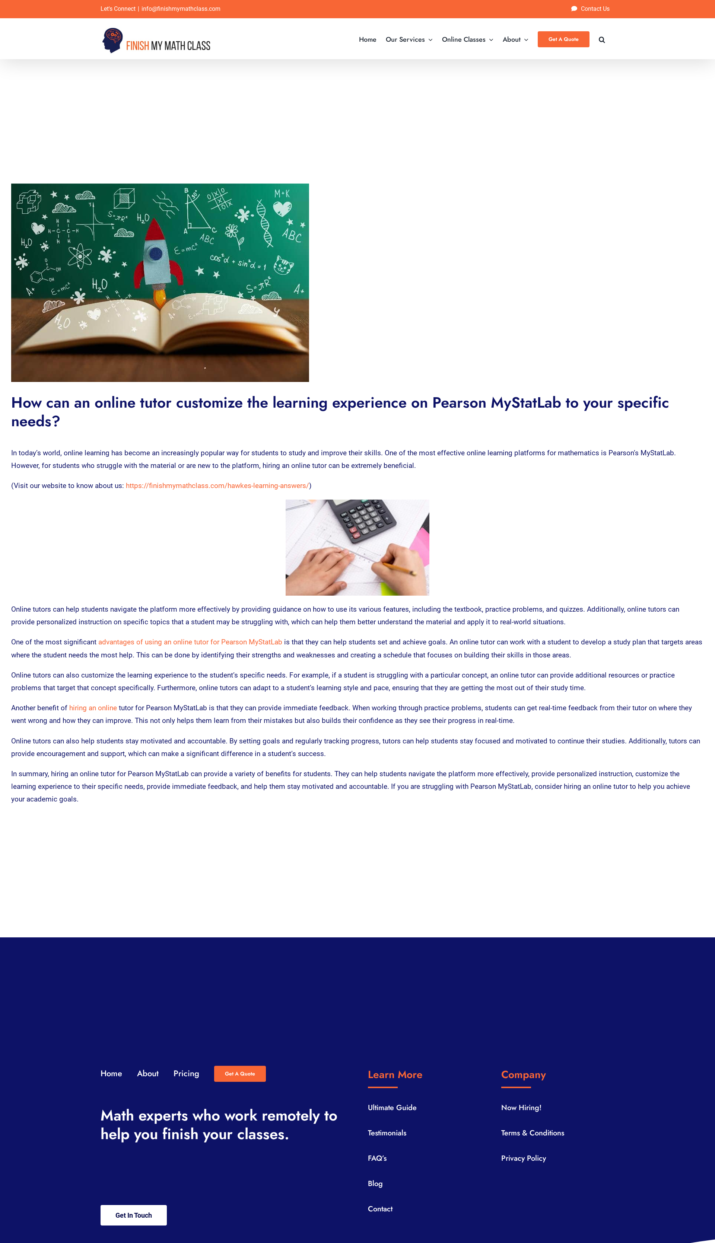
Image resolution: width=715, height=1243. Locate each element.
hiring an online (93, 708)
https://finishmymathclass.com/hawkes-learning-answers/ (217, 485)
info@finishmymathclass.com (181, 8)
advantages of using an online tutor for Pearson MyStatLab (190, 642)
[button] (602, 39)
